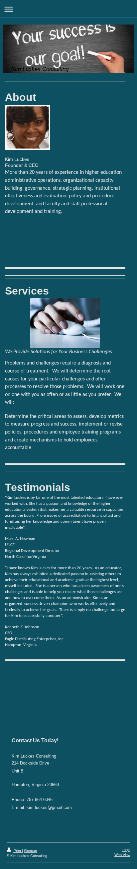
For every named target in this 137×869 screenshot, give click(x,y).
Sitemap (30, 851)
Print (17, 851)
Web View (122, 855)
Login (126, 850)
